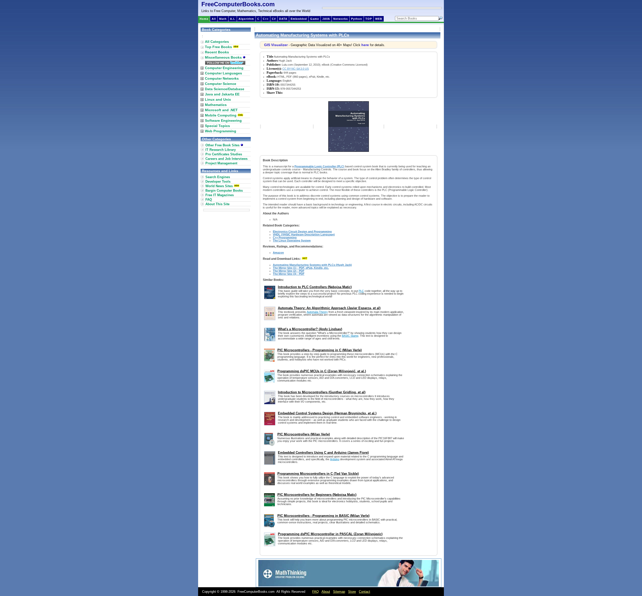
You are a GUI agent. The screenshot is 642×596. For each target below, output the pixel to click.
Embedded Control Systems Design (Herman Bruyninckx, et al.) (327, 413)
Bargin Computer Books (224, 190)
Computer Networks (222, 78)
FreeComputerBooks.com (238, 4)
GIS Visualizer (276, 45)
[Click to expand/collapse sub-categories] (202, 68)
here (365, 45)
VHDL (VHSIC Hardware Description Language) (304, 234)
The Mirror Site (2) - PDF (288, 270)
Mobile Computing (220, 115)
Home (204, 18)
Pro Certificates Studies (223, 154)
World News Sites (219, 186)
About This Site (217, 204)
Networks (340, 18)
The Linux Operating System (292, 240)
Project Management (221, 163)
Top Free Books (218, 47)
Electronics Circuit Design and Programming (302, 231)
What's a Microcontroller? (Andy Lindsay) (310, 329)
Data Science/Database (224, 89)
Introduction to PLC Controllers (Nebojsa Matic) (315, 287)
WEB (378, 18)
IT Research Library (220, 150)
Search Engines (217, 177)
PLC (361, 290)
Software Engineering (223, 120)
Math (223, 18)
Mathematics (216, 105)
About (326, 591)
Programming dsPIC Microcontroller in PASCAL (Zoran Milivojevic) (330, 534)
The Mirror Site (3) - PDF (288, 273)
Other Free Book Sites (222, 145)
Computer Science (220, 84)
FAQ (208, 199)
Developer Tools (217, 181)
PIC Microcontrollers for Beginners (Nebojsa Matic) (316, 495)
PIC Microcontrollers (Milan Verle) (303, 434)
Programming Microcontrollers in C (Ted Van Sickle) (318, 473)
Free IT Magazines (219, 195)
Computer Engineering (224, 68)
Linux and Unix (218, 99)
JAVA (326, 18)
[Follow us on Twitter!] (225, 63)
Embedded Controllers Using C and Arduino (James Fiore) (323, 452)
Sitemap (339, 591)
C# (274, 18)
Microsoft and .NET (221, 110)
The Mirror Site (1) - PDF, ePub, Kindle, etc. (301, 267)
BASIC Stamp (350, 335)
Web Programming (220, 131)
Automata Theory (317, 311)
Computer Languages (223, 73)
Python (356, 18)
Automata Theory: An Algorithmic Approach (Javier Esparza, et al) (329, 308)
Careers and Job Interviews (226, 159)
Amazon (278, 252)
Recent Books (217, 52)
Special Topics (217, 126)
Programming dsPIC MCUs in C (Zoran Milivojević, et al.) (321, 371)
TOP (368, 18)
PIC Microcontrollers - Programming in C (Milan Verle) (319, 350)
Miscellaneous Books (224, 57)
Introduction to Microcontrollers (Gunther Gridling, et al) (321, 392)
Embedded (299, 18)
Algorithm (246, 18)
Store (352, 591)
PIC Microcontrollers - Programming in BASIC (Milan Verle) (323, 516)
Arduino (334, 459)
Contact (364, 591)
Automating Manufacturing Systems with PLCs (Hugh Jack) (312, 264)
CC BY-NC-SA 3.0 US (295, 68)
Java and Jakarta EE (222, 94)
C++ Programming (285, 237)
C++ (266, 18)
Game (314, 18)
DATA (283, 18)
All (214, 18)
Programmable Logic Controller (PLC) (319, 166)
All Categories (217, 42)
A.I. (232, 18)
